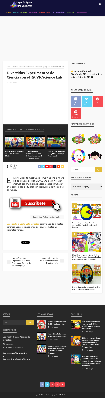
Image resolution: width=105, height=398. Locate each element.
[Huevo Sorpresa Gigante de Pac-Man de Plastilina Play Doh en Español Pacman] (86, 212)
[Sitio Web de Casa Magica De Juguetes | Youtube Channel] (21, 4)
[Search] (100, 4)
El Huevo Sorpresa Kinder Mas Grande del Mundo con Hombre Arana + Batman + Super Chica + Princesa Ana (91, 342)
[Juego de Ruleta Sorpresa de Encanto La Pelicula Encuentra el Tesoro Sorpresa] (14, 142)
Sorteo (70, 12)
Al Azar (24, 12)
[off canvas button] (4, 4)
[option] (14, 147)
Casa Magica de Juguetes (13, 347)
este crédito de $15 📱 (82, 77)
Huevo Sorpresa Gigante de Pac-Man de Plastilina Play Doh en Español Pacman (86, 225)
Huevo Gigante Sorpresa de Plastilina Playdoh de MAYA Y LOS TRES (86, 288)
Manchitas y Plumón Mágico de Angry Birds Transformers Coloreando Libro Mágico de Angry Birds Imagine (86, 257)
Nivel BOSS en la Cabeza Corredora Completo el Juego (56, 153)
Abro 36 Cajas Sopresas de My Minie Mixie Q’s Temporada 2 (35, 153)
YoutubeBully (81, 12)
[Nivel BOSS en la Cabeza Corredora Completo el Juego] (56, 142)
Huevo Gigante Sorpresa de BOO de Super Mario (57, 323)
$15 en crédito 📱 (91, 74)
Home (8, 12)
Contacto (33, 12)
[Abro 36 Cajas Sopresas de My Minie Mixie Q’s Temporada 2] (35, 142)
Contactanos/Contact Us (15, 353)
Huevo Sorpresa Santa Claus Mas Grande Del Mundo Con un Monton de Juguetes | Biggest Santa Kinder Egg (91, 360)
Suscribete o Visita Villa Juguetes (23, 224)
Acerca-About (45, 12)
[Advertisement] (52, 37)
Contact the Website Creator (16, 359)
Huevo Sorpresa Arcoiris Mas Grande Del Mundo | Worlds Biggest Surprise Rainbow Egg (91, 325)
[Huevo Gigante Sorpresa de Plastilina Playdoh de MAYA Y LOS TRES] (86, 274)
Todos (16, 12)
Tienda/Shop (60, 12)
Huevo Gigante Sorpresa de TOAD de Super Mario (57, 335)
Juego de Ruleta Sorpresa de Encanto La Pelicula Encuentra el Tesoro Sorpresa (13, 154)
